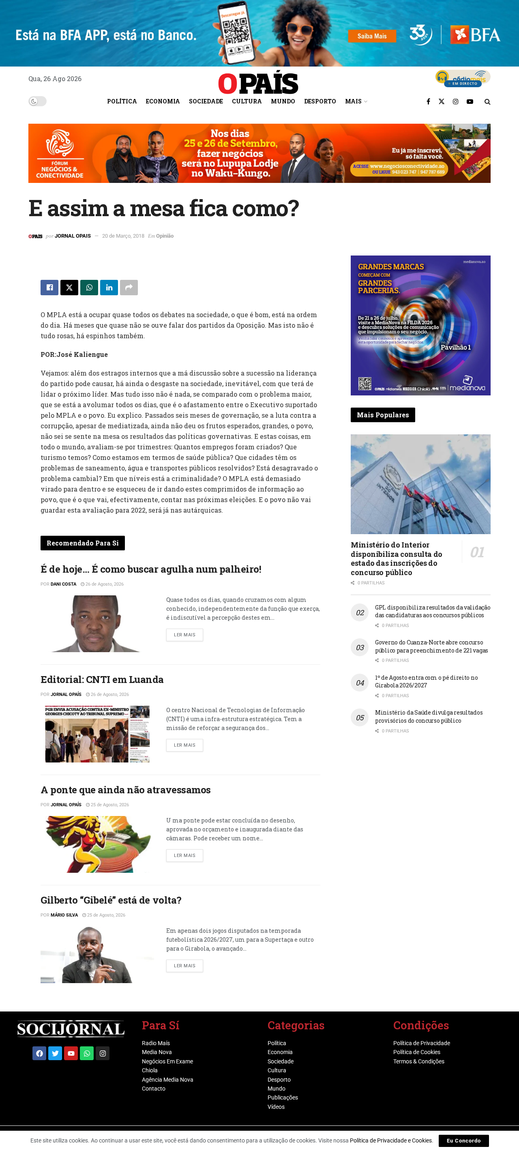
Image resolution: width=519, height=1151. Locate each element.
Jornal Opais (73, 236)
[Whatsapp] (87, 1053)
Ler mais (188, 633)
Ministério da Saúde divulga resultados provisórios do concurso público (429, 716)
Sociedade (206, 101)
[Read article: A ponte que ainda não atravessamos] (97, 844)
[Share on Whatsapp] (89, 287)
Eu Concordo (464, 1141)
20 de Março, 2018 (123, 236)
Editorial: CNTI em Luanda (102, 679)
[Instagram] (102, 1053)
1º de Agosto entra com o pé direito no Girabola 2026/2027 (426, 681)
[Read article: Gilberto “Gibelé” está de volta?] (97, 954)
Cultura (247, 101)
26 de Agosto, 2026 (104, 584)
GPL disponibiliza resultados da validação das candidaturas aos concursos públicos (433, 611)
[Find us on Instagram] (456, 101)
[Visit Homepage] (258, 79)
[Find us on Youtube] (470, 101)
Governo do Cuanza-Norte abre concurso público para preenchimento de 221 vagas (431, 646)
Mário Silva (64, 915)
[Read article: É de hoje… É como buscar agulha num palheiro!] (97, 623)
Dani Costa (63, 584)
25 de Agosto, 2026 (109, 804)
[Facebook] (39, 1053)
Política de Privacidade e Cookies (391, 1140)
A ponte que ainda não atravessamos (126, 789)
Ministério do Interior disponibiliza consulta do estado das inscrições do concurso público (396, 558)
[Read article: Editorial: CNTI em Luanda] (97, 734)
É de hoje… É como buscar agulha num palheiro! (151, 569)
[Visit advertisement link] (259, 159)
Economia (163, 101)
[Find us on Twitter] (441, 101)
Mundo (283, 101)
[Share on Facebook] (49, 287)
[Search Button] (488, 101)
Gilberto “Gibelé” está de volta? (111, 899)
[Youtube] (71, 1053)
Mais (353, 101)
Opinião (165, 236)
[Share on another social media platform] (129, 287)
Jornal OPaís (66, 694)
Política (122, 101)
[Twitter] (55, 1053)
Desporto (320, 101)
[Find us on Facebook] (428, 101)
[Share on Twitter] (69, 287)
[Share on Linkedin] (109, 287)
